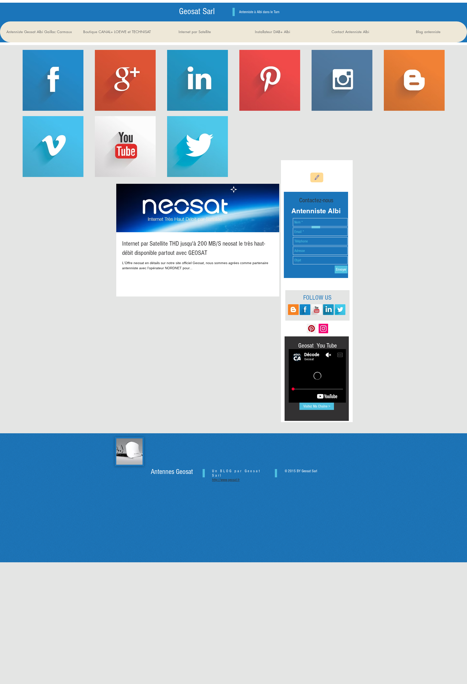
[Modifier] (316, 177)
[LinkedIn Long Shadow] (328, 309)
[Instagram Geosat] (323, 328)
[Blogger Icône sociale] (293, 309)
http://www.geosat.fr (226, 480)
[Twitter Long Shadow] (340, 309)
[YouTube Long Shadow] (316, 309)
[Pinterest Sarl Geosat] (311, 328)
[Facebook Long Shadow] (305, 309)
